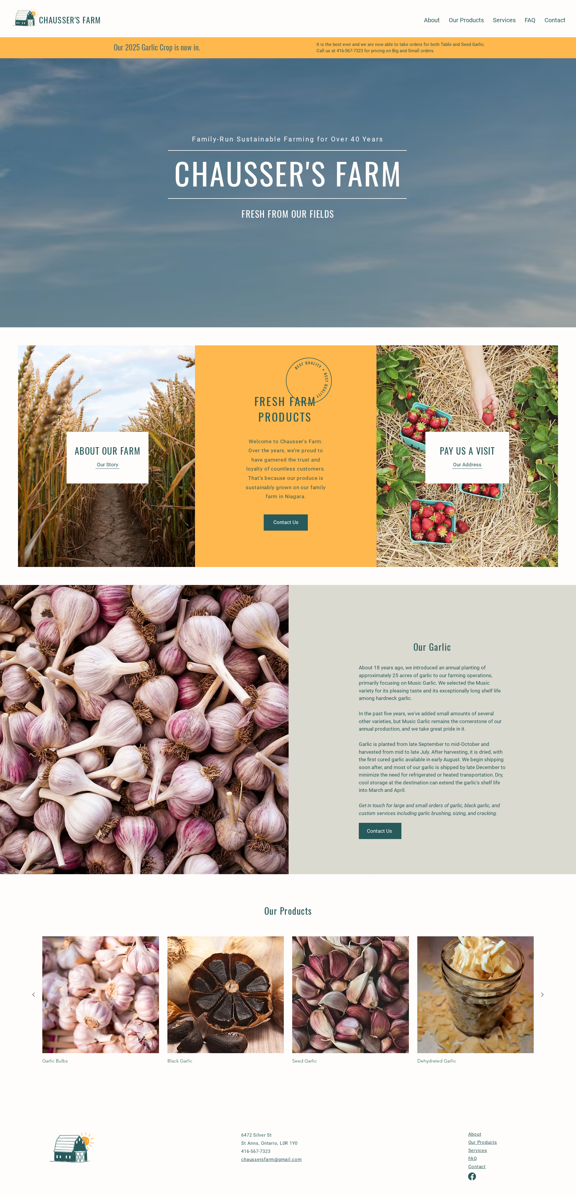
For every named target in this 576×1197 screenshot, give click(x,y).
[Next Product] (542, 994)
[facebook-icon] (472, 1176)
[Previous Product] (33, 994)
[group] (288, 1000)
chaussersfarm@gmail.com (271, 1159)
